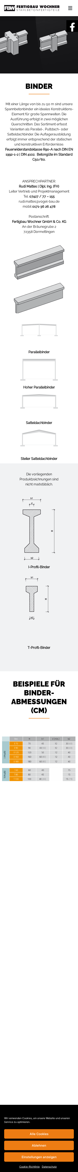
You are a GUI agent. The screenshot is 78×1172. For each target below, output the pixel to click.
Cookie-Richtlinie (29, 1166)
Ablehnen (39, 1145)
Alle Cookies (39, 1134)
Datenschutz (49, 1166)
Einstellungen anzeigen (39, 1157)
